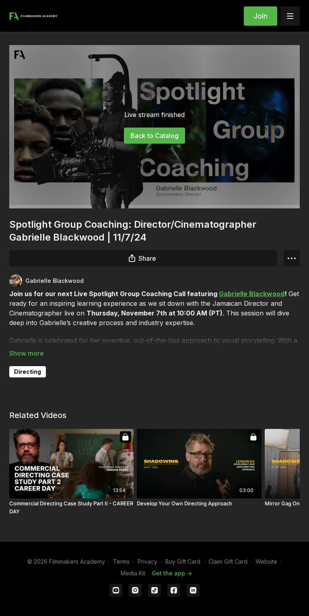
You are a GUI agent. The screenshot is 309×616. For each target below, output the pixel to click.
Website (266, 561)
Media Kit (133, 573)
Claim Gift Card (227, 561)
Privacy (147, 561)
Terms (121, 561)
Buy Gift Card (182, 561)
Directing (27, 371)
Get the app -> (172, 573)
